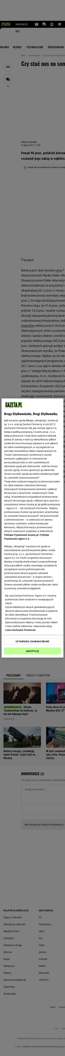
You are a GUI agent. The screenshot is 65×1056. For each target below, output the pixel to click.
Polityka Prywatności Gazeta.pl (21, 535)
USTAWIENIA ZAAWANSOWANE (32, 641)
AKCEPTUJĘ (32, 651)
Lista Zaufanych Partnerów (20, 630)
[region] (32, 528)
